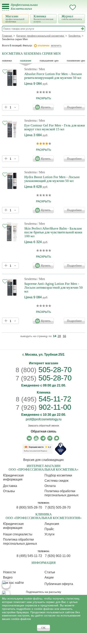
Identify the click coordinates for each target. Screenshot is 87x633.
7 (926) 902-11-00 (57, 556)
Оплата (50, 486)
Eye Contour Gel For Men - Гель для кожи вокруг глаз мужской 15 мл (54, 127)
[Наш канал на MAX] (56, 438)
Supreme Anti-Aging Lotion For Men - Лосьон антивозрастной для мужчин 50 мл (53, 287)
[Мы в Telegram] (43, 438)
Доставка (10, 486)
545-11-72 (43, 399)
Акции (49, 577)
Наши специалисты (17, 534)
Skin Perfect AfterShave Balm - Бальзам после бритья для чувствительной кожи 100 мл (53, 232)
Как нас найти (13, 582)
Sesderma (30, 69)
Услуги (49, 534)
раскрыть (43, 98)
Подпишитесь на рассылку (43, 591)
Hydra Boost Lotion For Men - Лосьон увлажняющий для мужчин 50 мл (52, 179)
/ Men (41, 69)
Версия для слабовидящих (43, 460)
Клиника (43, 18)
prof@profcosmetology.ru (44, 419)
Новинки (7, 60)
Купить (46, 107)
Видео (8, 577)
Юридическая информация (13, 477)
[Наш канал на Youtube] (36, 438)
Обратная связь (43, 431)
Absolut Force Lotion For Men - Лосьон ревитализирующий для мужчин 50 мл (53, 76)
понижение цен (76, 60)
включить (56, 45)
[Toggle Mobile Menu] (5, 7)
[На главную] (27, 9)
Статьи (50, 572)
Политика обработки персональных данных (62, 493)
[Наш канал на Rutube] (49, 438)
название (25, 60)
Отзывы (9, 491)
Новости (9, 572)
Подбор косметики (58, 475)
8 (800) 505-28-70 (29, 507)
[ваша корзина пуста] (80, 7)
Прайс (49, 529)
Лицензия (52, 523)
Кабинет (64, 7)
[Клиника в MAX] (6, 585)
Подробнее (74, 107)
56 (64, 336)
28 (59, 336)
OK (43, 627)
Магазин (14, 18)
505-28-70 (44, 370)
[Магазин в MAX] (6, 595)
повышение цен (49, 60)
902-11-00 (43, 407)
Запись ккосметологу (56, 7)
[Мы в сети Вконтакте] (29, 438)
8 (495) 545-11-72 (29, 556)
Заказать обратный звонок (43, 425)
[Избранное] (72, 8)
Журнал (72, 17)
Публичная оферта (59, 584)
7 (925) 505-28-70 (58, 507)
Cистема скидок (56, 480)
